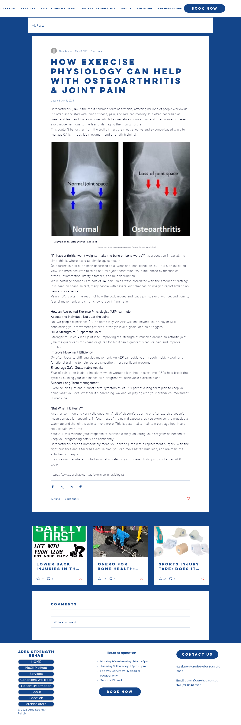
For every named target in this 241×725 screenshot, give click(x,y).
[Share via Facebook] (52, 486)
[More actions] (188, 50)
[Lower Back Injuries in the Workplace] (59, 541)
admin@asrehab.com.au (201, 680)
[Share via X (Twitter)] (62, 486)
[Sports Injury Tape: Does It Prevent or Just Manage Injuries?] (181, 541)
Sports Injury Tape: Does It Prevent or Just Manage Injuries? (179, 566)
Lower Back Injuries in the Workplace (58, 566)
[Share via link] (80, 486)
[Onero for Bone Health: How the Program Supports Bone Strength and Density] (120, 541)
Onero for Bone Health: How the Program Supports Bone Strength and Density (119, 566)
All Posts (38, 25)
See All (205, 519)
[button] (126, 8)
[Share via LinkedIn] (71, 486)
